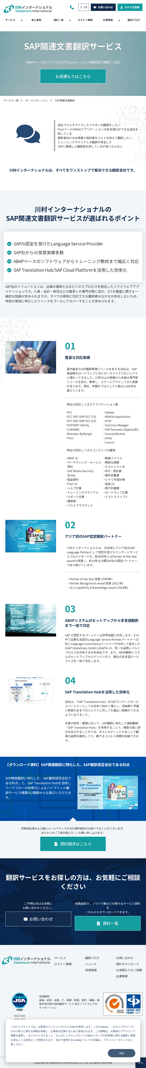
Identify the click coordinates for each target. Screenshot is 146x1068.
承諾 (121, 1053)
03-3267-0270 (72, 7)
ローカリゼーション (37, 100)
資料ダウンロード (127, 964)
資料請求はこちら (76, 844)
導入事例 (36, 20)
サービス (10, 20)
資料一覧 (59, 20)
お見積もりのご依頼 (129, 970)
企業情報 (108, 20)
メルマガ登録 (131, 7)
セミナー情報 (85, 20)
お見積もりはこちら (73, 76)
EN (85, 7)
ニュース (91, 964)
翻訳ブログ (134, 20)
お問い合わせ (105, 7)
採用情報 (91, 970)
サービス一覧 (11, 100)
